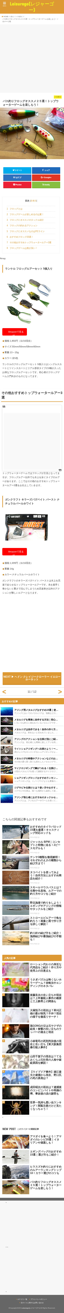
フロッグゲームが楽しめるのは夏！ (25, 214)
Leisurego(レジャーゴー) (32, 7)
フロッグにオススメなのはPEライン (26, 231)
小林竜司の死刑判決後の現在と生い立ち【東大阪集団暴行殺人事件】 (46, 1044)
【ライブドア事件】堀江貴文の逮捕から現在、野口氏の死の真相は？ (46, 1074)
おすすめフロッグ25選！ (20, 237)
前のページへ (4, 691)
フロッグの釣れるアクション (22, 225)
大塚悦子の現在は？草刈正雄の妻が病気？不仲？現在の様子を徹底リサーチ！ (46, 1013)
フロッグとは (14, 209)
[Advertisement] (32, 58)
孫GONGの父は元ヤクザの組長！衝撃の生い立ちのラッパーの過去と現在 (46, 1028)
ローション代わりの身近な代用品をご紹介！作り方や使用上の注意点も (46, 967)
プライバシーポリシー (39, 1299)
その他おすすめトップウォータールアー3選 (29, 242)
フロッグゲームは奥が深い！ (22, 248)
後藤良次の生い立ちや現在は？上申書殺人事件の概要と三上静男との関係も (46, 998)
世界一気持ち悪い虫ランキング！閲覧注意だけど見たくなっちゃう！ (46, 1105)
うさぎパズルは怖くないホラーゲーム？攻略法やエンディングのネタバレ (46, 982)
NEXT (32, 678)
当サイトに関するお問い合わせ (32, 1303)
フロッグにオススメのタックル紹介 (25, 220)
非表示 (33, 201)
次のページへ (60, 691)
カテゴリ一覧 (22, 1299)
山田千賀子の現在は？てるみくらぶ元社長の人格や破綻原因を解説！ (46, 1059)
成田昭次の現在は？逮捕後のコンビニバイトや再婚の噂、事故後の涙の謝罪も (46, 1090)
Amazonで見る (16, 331)
